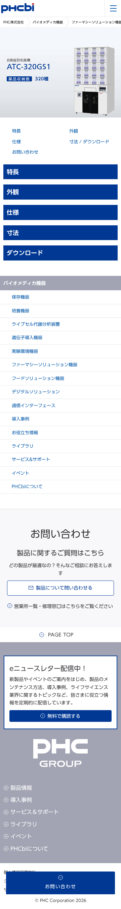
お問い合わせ (24, 152)
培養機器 (19, 311)
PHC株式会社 (13, 22)
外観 (73, 131)
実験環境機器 (24, 351)
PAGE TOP (60, 634)
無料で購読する (63, 716)
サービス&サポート (30, 459)
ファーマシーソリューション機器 (43, 365)
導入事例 (19, 419)
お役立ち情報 (24, 433)
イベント (19, 473)
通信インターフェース (32, 405)
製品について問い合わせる (64, 588)
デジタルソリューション (35, 392)
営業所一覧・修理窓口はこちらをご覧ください (63, 606)
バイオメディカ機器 (48, 22)
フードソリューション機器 (37, 378)
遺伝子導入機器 (26, 337)
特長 (16, 131)
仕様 (16, 142)
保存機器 (19, 297)
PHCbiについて (26, 486)
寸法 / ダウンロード (88, 142)
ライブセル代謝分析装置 (35, 324)
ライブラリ (22, 446)
